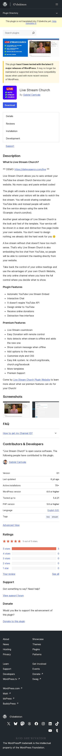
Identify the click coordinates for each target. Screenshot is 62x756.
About (6, 639)
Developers (9, 674)
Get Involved (39, 663)
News (6, 644)
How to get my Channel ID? (18, 433)
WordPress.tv (11, 679)
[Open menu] (57, 4)
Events (36, 668)
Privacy (7, 654)
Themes (36, 644)
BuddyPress (11, 703)
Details (9, 116)
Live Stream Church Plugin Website (31, 379)
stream (55, 517)
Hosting (7, 649)
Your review (9, 573)
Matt (7, 693)
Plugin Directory (10, 13)
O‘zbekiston (16, 716)
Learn (6, 663)
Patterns (37, 654)
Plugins (36, 649)
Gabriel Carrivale (31, 94)
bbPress (9, 698)
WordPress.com (12, 688)
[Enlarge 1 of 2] (26, 405)
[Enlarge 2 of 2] (55, 405)
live (48, 517)
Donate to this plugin (14, 621)
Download (10, 105)
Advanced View (11, 525)
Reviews (10, 123)
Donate (37, 674)
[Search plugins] (33, 33)
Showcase (38, 639)
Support (10, 146)
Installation (11, 131)
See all (55, 573)
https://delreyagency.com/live (30, 169)
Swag (36, 679)
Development (13, 138)
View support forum (13, 595)
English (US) (53, 510)
